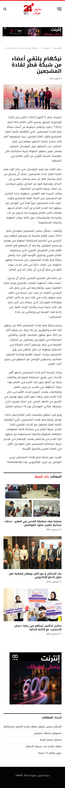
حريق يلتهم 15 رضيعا (50, 753)
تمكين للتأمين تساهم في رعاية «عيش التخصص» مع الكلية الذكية (38, 627)
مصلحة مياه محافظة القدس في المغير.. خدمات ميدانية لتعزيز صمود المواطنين (33, 523)
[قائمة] (59, 9)
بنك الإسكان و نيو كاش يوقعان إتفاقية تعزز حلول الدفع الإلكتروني (35, 575)
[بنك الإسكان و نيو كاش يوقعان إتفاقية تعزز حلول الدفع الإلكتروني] (32, 552)
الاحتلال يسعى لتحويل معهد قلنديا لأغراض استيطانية (33, 726)
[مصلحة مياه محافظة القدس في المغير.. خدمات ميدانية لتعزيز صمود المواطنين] (32, 500)
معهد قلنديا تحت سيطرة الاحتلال (44, 746)
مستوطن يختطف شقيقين (48, 733)
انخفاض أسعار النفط (51, 739)
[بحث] (5, 9)
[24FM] (32, 9)
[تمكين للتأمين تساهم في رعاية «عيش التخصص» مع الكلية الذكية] (32, 605)
